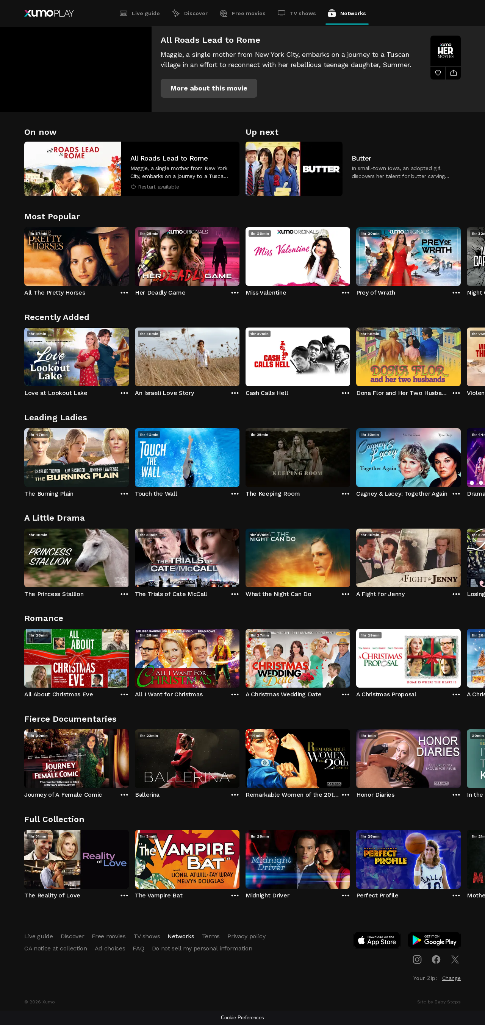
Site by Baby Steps (439, 1002)
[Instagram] (417, 959)
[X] (455, 959)
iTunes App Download (377, 942)
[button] (209, 88)
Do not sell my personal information (202, 948)
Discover (196, 13)
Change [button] (451, 978)
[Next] (461, 255)
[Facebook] (436, 959)
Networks (353, 13)
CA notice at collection (55, 948)
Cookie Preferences (242, 1017)
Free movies (249, 13)
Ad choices (110, 948)
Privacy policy (246, 936)
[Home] (49, 13)
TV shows (303, 13)
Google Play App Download (435, 942)
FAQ (138, 948)
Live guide (146, 13)
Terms (211, 936)
